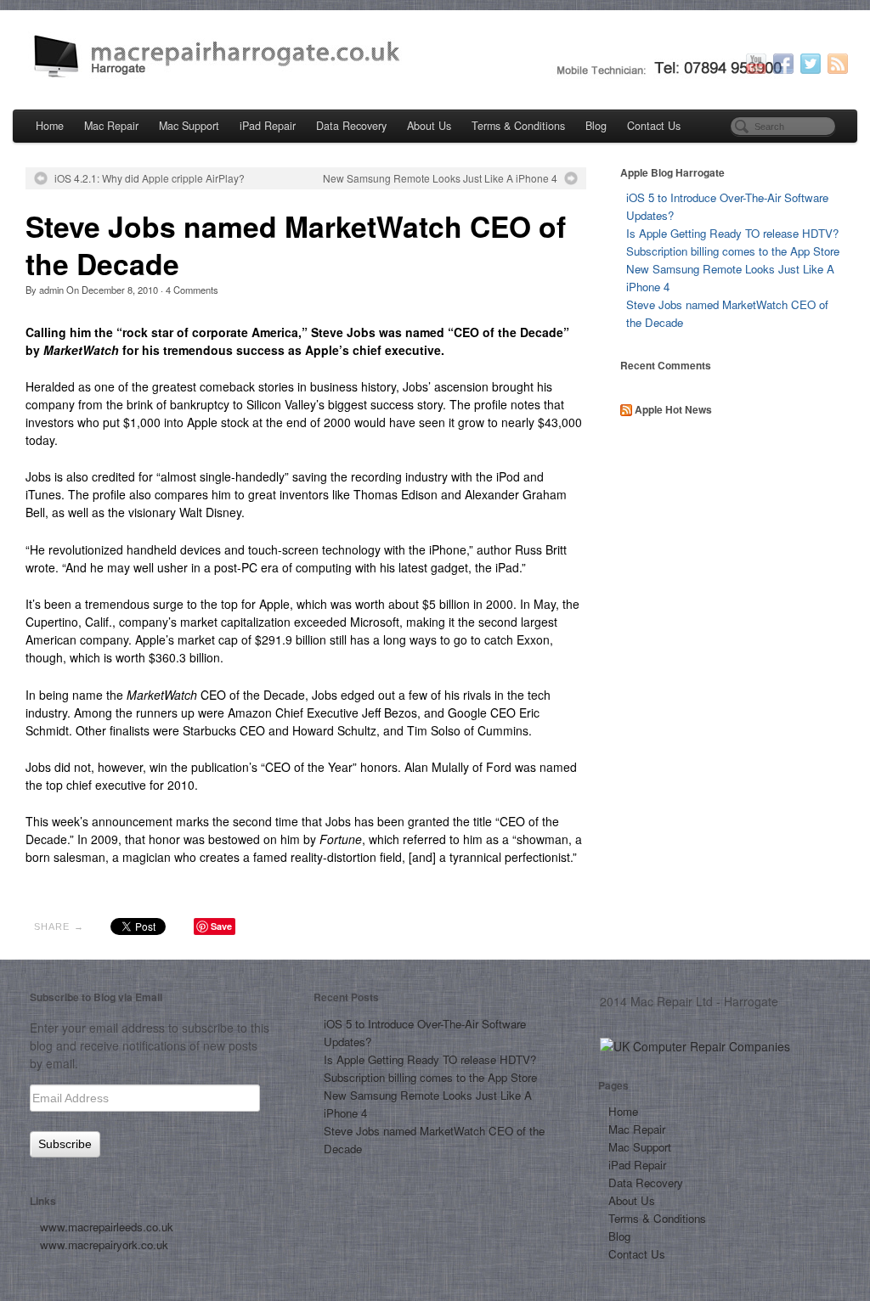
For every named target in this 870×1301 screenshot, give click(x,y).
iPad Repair (268, 125)
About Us (429, 125)
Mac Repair (111, 125)
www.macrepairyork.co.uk (104, 1244)
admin (51, 289)
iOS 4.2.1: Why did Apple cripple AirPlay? (149, 178)
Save (221, 926)
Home (50, 125)
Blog (596, 125)
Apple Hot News (673, 409)
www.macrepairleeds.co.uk (106, 1227)
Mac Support (189, 125)
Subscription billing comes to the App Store (732, 251)
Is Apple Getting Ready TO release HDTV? (732, 233)
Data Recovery (351, 125)
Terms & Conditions (518, 125)
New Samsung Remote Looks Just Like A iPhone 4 (440, 178)
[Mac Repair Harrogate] (435, 57)
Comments (192, 289)
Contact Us (654, 125)
